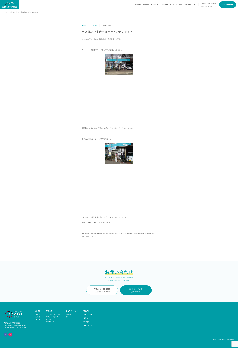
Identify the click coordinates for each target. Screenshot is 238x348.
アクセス (37, 319)
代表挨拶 (37, 314)
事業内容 (146, 4)
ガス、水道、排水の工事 (53, 314)
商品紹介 (165, 4)
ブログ (68, 317)
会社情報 (138, 4)
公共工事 (48, 319)
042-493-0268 (210, 3)
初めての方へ (155, 4)
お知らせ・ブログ (190, 4)
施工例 (172, 4)
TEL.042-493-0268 (102, 290)
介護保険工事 (50, 321)
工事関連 (95, 25)
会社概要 (37, 317)
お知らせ (68, 314)
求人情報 (179, 4)
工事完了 (85, 25)
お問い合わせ (137, 290)
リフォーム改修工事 (52, 317)
